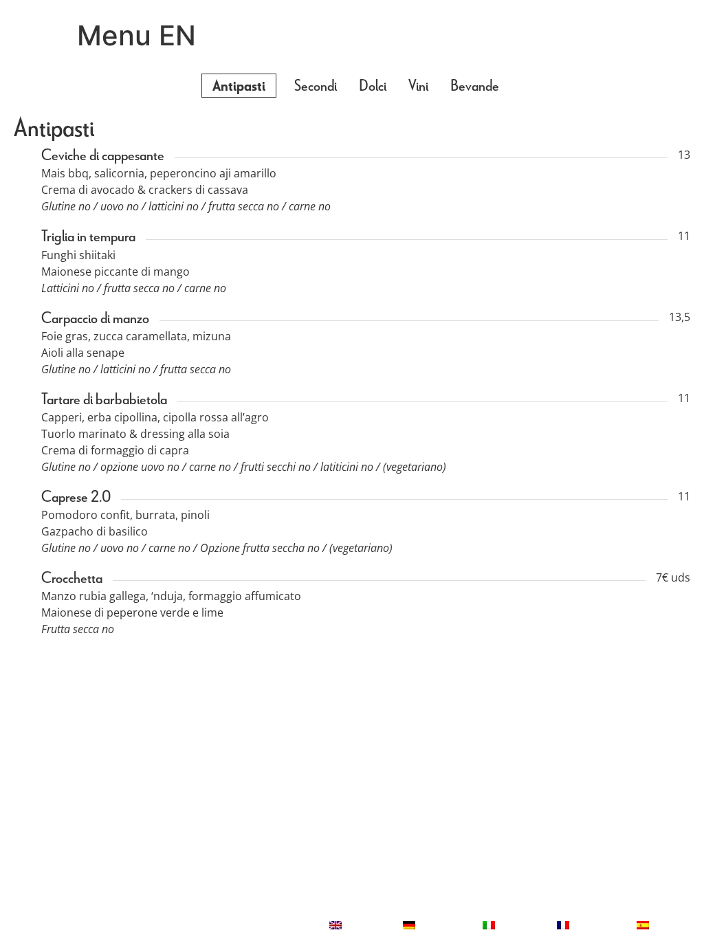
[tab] (238, 86)
